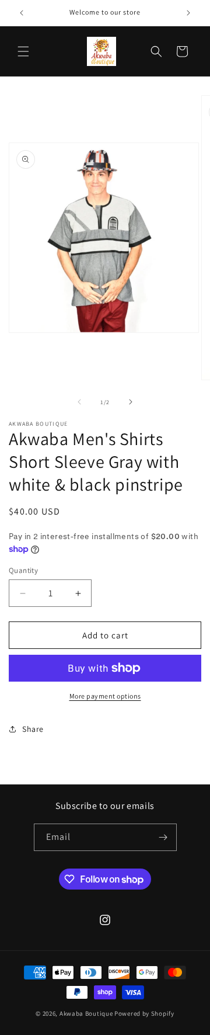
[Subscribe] (163, 837)
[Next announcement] (188, 13)
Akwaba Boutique (86, 1013)
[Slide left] (79, 402)
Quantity (23, 570)
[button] (23, 51)
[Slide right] (131, 402)
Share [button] (33, 729)
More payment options (105, 696)
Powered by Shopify (144, 1013)
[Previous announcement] (21, 13)
